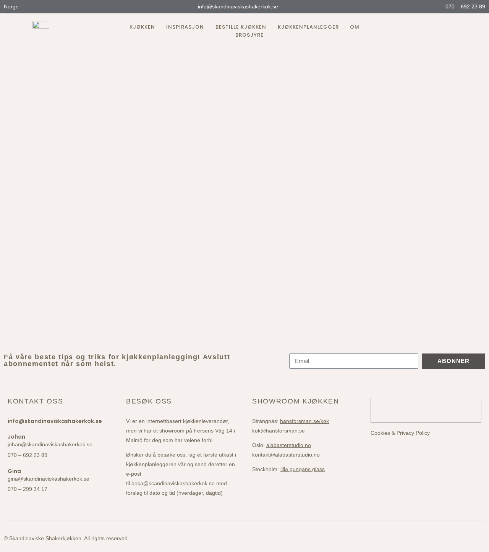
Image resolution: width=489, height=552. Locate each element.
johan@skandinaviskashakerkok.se (50, 444)
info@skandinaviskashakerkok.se (237, 6)
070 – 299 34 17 (27, 489)
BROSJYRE (249, 35)
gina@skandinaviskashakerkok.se (48, 479)
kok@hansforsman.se (278, 431)
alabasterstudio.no (288, 445)
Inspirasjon (185, 27)
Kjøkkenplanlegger (308, 27)
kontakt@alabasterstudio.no (286, 455)
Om (354, 27)
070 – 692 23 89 (464, 6)
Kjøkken (142, 27)
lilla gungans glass (302, 469)
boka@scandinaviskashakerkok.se (173, 483)
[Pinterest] (453, 31)
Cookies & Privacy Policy (400, 433)
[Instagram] (426, 31)
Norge (12, 6)
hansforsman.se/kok (304, 421)
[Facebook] (440, 31)
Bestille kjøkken (240, 27)
